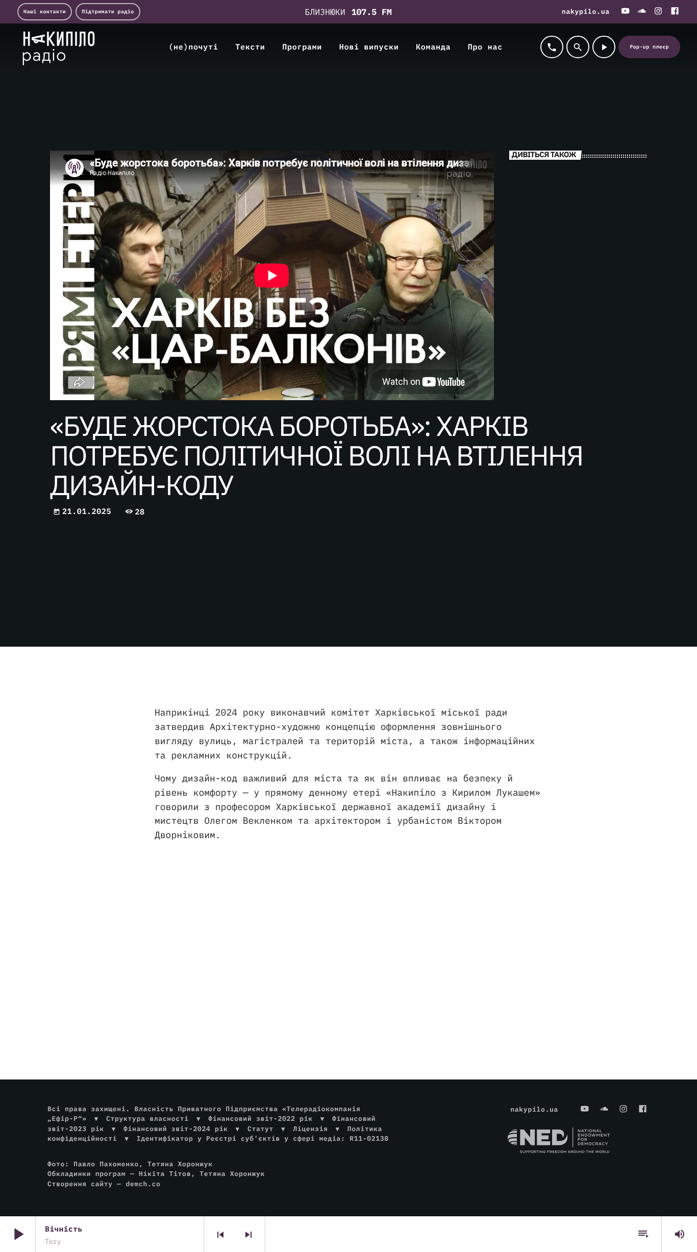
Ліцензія (310, 1128)
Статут (260, 1128)
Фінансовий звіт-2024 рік (175, 1128)
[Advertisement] (348, 931)
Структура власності (147, 1118)
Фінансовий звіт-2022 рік (260, 1118)
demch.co (143, 1184)
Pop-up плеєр (649, 46)
